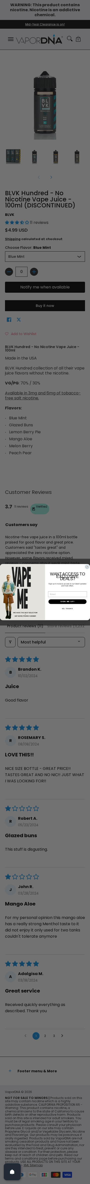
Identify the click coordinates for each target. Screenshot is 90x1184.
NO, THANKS (67, 608)
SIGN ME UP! (67, 602)
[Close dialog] (87, 567)
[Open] (12, 1171)
